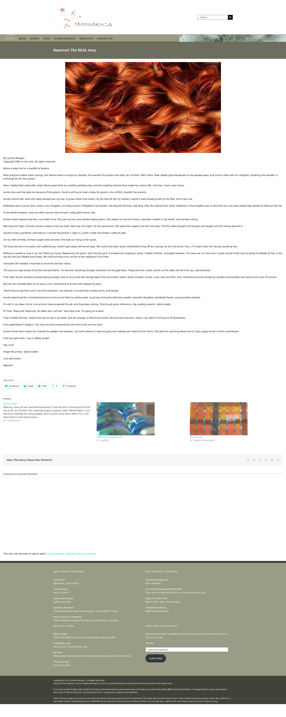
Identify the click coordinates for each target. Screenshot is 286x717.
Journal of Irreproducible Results (163, 589)
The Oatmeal (60, 589)
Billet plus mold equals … (111, 436)
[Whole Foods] (50, 412)
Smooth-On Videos (155, 607)
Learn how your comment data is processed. (71, 553)
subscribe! (155, 658)
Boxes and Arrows (63, 598)
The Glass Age (61, 661)
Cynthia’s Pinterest (63, 607)
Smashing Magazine (156, 579)
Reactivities (196, 436)
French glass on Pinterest (67, 616)
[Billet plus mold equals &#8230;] (142, 418)
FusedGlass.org (61, 643)
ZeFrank (57, 652)
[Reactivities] (235, 418)
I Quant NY (59, 579)
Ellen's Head (60, 633)
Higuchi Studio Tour (156, 598)
